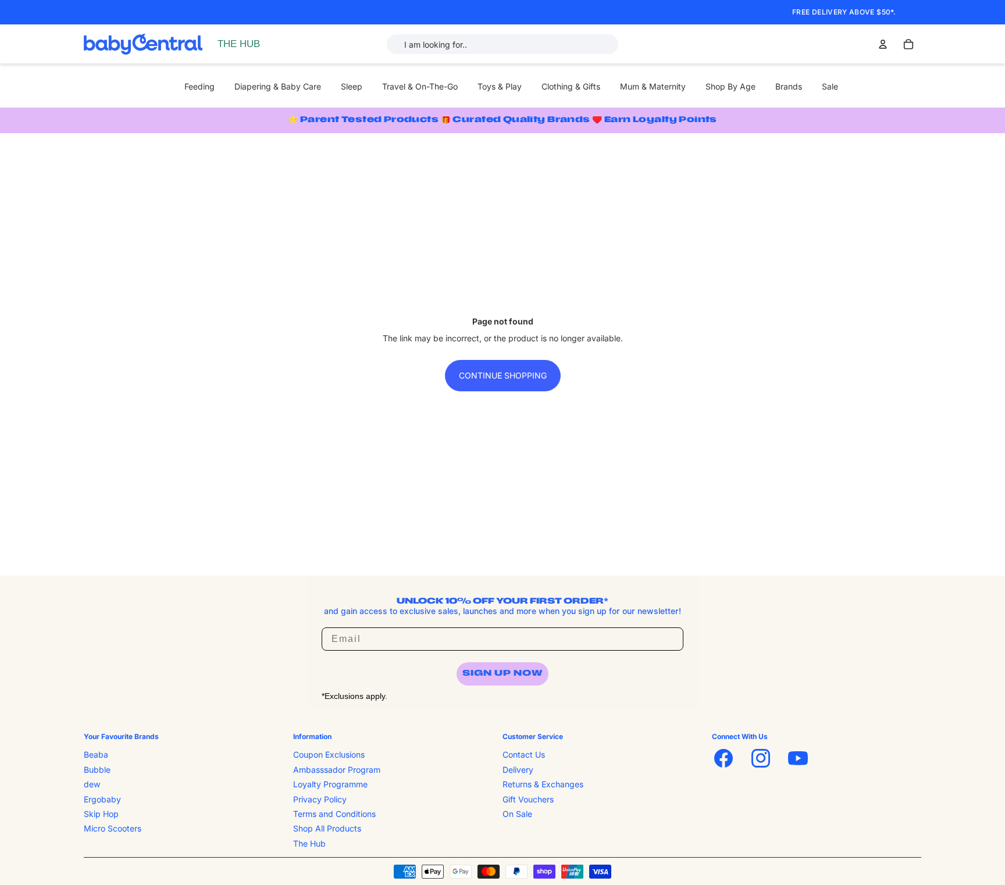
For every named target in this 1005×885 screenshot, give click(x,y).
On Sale (517, 814)
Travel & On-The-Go (420, 86)
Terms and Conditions (334, 814)
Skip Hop (101, 814)
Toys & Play (499, 86)
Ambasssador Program (336, 770)
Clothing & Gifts (570, 86)
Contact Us (523, 754)
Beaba (96, 754)
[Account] (883, 44)
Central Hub (242, 44)
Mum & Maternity (653, 86)
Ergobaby (102, 799)
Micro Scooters (112, 828)
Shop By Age (730, 86)
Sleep (351, 86)
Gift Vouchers (528, 799)
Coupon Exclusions (329, 754)
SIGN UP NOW (502, 673)
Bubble (97, 770)
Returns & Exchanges (542, 784)
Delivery (517, 770)
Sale (830, 86)
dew (92, 784)
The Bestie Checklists (260, 57)
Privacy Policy (320, 799)
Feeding (199, 86)
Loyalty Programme (330, 784)
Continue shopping (503, 375)
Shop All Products (327, 828)
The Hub (309, 843)
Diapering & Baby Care (277, 86)
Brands (788, 86)
